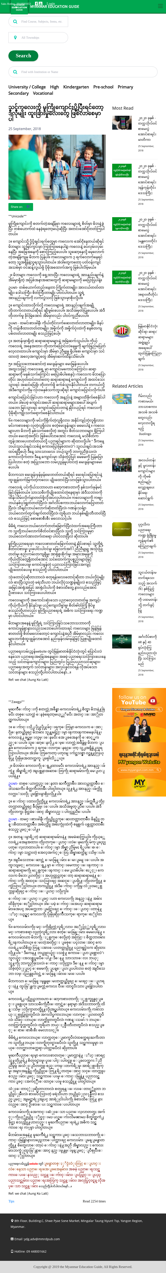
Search (23, 55)
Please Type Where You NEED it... (29, 29)
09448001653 (24, 3)
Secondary (18, 93)
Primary (125, 87)
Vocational (43, 93)
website (33, 1164)
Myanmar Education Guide (54, 7)
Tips (11, 1201)
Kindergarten (76, 87)
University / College (27, 87)
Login (51, 3)
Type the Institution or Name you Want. (32, 64)
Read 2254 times (94, 1201)
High (54, 87)
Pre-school (103, 87)
